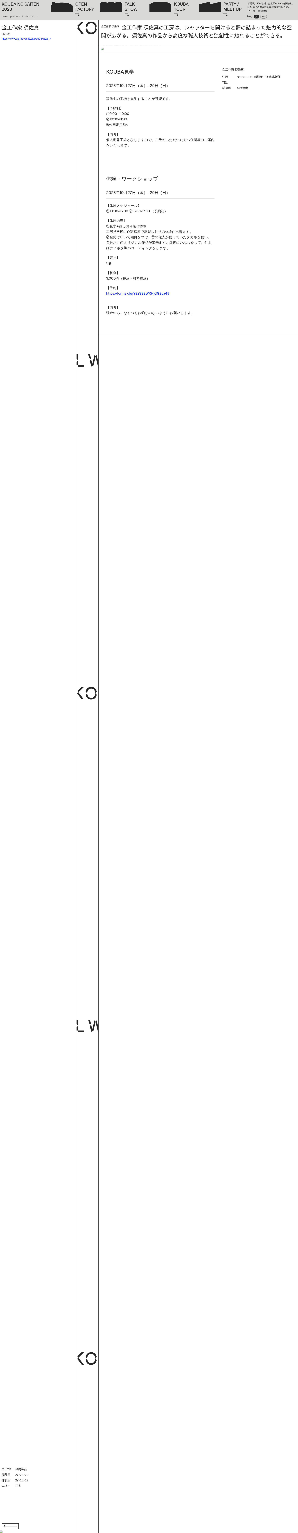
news (5, 16)
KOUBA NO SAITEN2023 (20, 7)
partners (15, 16)
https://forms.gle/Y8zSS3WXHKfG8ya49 (137, 293)
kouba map (28, 16)
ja (256, 16)
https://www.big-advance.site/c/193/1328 (25, 39)
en (263, 16)
